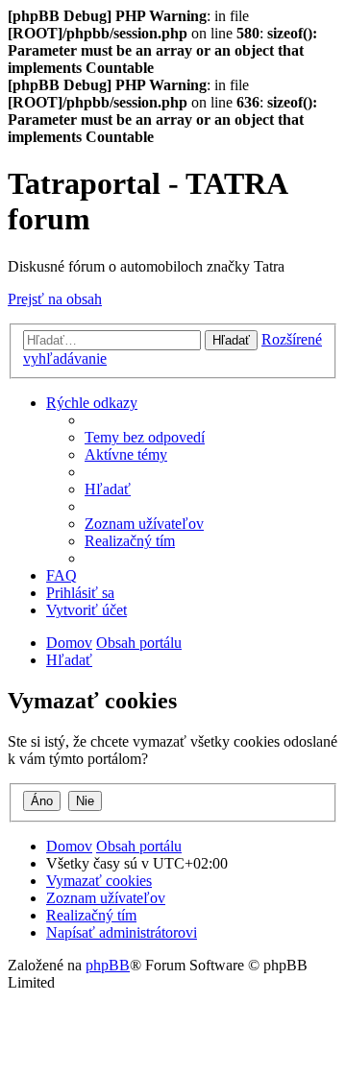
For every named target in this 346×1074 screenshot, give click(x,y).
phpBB (108, 965)
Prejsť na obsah (55, 299)
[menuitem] (145, 437)
